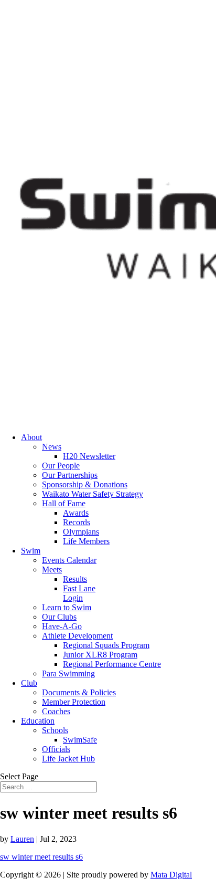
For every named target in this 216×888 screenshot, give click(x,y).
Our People (61, 465)
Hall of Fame (63, 503)
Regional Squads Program (106, 645)
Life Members (86, 541)
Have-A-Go (62, 626)
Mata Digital (171, 874)
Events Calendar (69, 560)
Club (29, 682)
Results (75, 578)
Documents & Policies (79, 692)
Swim (30, 550)
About (31, 437)
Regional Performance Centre (112, 664)
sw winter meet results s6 (41, 856)
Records (76, 522)
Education (38, 720)
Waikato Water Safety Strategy (92, 493)
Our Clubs (59, 616)
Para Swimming (68, 673)
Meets (52, 569)
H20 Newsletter (89, 456)
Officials (56, 749)
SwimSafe (80, 739)
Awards (76, 512)
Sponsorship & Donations (84, 484)
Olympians (81, 531)
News (51, 446)
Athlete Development (77, 635)
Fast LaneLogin (79, 593)
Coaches (56, 711)
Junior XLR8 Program (100, 654)
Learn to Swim (66, 607)
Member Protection (73, 701)
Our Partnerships (70, 475)
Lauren (22, 838)
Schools (55, 730)
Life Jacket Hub (68, 758)
